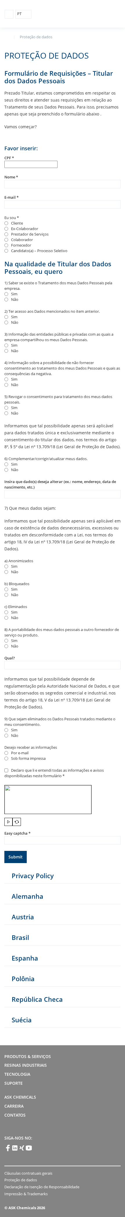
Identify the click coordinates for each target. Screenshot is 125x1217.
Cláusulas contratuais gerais (28, 1173)
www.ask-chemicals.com (6, 36)
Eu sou (11, 217)
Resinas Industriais (25, 1065)
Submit (15, 857)
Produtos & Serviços (27, 1056)
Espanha (25, 958)
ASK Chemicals (93, 14)
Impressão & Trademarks (26, 1193)
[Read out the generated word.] (8, 822)
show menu (9, 14)
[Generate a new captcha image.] (16, 822)
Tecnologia (17, 1074)
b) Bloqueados (16, 583)
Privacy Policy (33, 875)
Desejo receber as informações (30, 747)
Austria (23, 917)
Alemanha (27, 896)
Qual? (9, 658)
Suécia (22, 1019)
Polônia (23, 978)
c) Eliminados (15, 606)
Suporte (13, 1083)
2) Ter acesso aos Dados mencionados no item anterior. (52, 311)
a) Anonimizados (18, 560)
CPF (9, 157)
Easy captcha (17, 833)
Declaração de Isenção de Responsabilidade (41, 1186)
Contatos (15, 1115)
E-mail (11, 197)
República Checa (37, 999)
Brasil (20, 937)
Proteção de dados (20, 1179)
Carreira (14, 1106)
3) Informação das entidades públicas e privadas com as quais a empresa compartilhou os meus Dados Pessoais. (58, 337)
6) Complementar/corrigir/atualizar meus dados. (46, 458)
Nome (11, 177)
